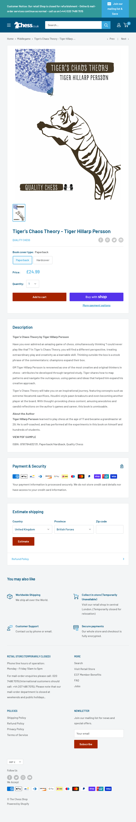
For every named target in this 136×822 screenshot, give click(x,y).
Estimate (23, 541)
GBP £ (12, 761)
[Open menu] (9, 25)
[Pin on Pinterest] (107, 239)
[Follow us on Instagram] (23, 777)
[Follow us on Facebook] (9, 777)
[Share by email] (120, 239)
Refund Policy (20, 559)
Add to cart (39, 297)
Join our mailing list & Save (115, 8)
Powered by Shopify (18, 803)
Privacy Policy (15, 729)
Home (10, 38)
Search (78, 663)
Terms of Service (17, 735)
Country (18, 521)
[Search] (106, 25)
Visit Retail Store (84, 669)
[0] (126, 25)
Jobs (77, 686)
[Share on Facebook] (100, 239)
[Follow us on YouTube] (29, 777)
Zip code (101, 521)
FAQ (76, 680)
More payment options (96, 305)
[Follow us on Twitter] (16, 777)
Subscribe (86, 744)
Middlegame (24, 38)
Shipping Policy (16, 717)
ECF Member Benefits (87, 674)
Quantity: (18, 283)
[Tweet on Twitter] (114, 239)
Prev (112, 38)
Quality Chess (21, 240)
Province (60, 521)
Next (123, 38)
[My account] (119, 25)
